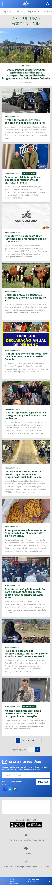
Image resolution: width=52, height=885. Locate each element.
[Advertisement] (27, 807)
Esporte (7, 11)
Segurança (33, 11)
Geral (19, 11)
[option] (26, 57)
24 (33, 740)
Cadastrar (43, 782)
